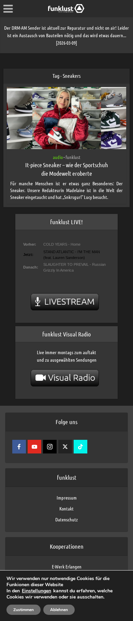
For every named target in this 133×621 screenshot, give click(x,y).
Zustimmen (23, 609)
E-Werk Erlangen (67, 566)
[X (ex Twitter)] (65, 446)
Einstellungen (36, 591)
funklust (72, 157)
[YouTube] (34, 446)
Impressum (67, 497)
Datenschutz (66, 519)
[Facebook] (19, 446)
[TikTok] (80, 446)
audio (58, 157)
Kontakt (66, 508)
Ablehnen (59, 609)
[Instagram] (50, 446)
